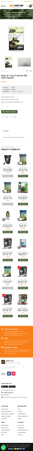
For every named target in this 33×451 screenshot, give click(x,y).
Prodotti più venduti (5, 430)
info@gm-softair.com (8, 392)
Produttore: (5, 87)
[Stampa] (14, 117)
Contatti (19, 418)
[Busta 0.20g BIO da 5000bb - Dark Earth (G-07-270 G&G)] (23, 299)
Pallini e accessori (19, 14)
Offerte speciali (4, 425)
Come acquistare (22, 413)
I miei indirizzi (21, 427)
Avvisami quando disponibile (11, 156)
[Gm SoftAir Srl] (16, 5)
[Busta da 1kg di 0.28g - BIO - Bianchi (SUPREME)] (23, 215)
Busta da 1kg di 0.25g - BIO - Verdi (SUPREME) (7, 197)
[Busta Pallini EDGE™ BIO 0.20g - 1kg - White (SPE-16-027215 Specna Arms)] (23, 271)
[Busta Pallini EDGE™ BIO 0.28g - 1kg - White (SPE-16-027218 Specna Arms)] (7, 299)
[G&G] (19, 191)
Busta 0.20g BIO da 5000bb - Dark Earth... (23, 309)
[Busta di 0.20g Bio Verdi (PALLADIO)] (7, 159)
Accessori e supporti (6, 416)
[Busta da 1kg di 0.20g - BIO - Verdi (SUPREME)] (23, 159)
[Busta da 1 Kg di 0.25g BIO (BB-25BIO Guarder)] (8, 62)
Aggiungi (24, 176)
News (2, 434)
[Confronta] (11, 163)
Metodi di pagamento (23, 416)
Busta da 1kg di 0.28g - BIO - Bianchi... (23, 225)
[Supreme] (19, 163)
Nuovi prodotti (4, 427)
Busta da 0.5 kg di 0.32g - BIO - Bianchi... (7, 281)
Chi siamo (20, 411)
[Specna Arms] (4, 247)
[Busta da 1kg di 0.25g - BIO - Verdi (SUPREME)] (7, 187)
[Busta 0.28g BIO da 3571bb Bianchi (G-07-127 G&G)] (23, 187)
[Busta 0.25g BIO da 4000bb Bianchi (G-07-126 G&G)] (23, 243)
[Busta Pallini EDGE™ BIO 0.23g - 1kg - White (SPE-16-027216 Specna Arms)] (7, 243)
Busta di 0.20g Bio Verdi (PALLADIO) (7, 169)
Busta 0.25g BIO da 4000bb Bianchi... (23, 253)
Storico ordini (21, 425)
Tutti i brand (4, 432)
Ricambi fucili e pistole (6, 411)
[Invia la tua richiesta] (10, 117)
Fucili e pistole (4, 409)
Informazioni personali (23, 430)
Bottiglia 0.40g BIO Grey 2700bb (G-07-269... (8, 225)
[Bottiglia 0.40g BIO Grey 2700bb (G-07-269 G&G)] (7, 215)
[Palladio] (4, 163)
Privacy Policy (22, 445)
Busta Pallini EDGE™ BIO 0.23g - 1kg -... (8, 253)
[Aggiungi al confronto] (6, 117)
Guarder (13, 87)
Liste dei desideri (22, 432)
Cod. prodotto (6, 89)
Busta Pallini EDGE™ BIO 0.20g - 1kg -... (23, 281)
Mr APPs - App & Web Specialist (20, 446)
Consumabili (11, 14)
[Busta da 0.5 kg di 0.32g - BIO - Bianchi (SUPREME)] (7, 271)
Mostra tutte (5, 71)
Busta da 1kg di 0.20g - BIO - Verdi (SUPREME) (23, 169)
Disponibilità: (6, 91)
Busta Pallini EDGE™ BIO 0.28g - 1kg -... (8, 309)
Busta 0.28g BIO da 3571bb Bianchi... (23, 197)
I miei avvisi (20, 434)
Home (4, 14)
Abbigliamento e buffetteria (7, 413)
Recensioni (6, 130)
